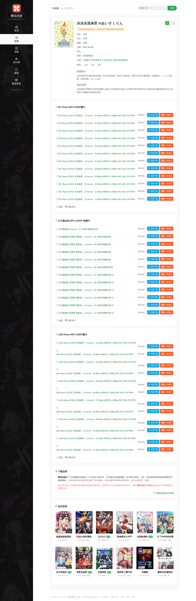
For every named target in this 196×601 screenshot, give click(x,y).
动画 (85, 43)
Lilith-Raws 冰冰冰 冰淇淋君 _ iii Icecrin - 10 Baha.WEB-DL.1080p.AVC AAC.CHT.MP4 (94, 431)
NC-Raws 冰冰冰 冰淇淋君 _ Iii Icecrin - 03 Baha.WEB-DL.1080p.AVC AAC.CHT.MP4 (97, 131)
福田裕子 (124, 60)
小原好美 (116, 60)
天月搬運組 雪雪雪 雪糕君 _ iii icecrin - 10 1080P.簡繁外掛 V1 (86, 298)
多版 (99, 65)
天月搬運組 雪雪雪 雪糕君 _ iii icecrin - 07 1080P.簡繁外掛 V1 (86, 275)
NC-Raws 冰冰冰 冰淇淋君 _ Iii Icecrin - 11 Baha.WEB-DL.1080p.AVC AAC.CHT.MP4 (97, 192)
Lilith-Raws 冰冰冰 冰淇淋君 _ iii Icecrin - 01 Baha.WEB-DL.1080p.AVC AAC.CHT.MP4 (97, 343)
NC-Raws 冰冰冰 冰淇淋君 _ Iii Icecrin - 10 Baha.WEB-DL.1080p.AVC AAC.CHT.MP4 (97, 184)
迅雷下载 (154, 115)
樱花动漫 (114, 597)
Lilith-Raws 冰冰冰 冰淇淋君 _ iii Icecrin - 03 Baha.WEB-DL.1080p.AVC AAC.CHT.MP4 (97, 362)
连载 (86, 65)
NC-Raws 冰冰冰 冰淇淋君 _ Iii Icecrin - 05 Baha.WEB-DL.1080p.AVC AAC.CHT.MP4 (97, 146)
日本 (85, 34)
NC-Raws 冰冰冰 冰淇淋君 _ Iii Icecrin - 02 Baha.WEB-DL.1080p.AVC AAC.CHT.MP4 (97, 123)
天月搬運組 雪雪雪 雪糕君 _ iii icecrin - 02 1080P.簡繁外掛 (85, 237)
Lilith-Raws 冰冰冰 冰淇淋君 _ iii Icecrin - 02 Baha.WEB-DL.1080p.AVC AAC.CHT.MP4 (94, 354)
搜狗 (128, 597)
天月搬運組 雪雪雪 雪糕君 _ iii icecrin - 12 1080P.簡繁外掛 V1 (86, 313)
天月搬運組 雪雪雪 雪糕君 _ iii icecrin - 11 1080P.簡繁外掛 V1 (86, 305)
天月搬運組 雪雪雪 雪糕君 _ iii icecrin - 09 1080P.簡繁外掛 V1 (86, 290)
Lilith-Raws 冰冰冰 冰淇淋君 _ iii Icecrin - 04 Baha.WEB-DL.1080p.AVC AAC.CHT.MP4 (94, 373)
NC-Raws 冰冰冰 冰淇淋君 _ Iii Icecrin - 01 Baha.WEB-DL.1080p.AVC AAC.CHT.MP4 (97, 115)
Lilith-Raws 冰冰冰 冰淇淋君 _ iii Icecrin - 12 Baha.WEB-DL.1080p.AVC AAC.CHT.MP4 (94, 450)
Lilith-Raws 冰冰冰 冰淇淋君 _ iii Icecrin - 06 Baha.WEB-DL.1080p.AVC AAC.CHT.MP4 (94, 392)
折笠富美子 (96, 60)
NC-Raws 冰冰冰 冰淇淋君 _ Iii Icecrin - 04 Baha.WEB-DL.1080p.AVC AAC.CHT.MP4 (97, 138)
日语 (85, 38)
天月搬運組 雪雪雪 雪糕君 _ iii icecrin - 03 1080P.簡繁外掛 (85, 244)
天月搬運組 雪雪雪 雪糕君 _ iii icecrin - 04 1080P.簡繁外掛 (85, 252)
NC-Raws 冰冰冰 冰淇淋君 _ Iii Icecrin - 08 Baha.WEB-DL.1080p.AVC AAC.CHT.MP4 (97, 169)
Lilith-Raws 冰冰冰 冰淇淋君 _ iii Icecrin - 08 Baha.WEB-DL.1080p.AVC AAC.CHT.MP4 (94, 411)
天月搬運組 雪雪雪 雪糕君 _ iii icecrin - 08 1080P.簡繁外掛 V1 (86, 282)
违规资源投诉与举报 (164, 493)
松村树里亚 (88, 56)
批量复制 (71, 207)
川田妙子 (87, 60)
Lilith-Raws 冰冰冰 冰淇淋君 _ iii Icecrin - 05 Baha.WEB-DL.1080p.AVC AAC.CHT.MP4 (97, 381)
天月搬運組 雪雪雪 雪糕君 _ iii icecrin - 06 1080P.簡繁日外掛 (86, 267)
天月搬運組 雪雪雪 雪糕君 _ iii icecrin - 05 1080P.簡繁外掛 (85, 259)
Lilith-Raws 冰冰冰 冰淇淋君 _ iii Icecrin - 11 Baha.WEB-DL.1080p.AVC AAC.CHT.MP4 (97, 438)
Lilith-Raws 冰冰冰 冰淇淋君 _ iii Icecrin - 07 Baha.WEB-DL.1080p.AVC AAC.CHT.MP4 (97, 400)
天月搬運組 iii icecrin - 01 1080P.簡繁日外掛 (78, 229)
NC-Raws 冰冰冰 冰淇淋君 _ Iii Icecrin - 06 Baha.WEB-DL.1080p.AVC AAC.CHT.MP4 (97, 153)
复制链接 (141, 115)
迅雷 (133, 597)
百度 (122, 597)
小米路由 (168, 115)
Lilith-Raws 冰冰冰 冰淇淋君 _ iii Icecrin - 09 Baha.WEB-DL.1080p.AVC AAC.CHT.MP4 (97, 419)
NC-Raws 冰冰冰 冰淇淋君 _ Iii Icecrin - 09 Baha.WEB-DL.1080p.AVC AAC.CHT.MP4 (97, 176)
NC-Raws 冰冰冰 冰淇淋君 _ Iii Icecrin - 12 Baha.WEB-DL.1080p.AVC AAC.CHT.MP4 (97, 199)
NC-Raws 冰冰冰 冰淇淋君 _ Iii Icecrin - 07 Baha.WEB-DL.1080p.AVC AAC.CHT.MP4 (97, 161)
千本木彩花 (107, 60)
